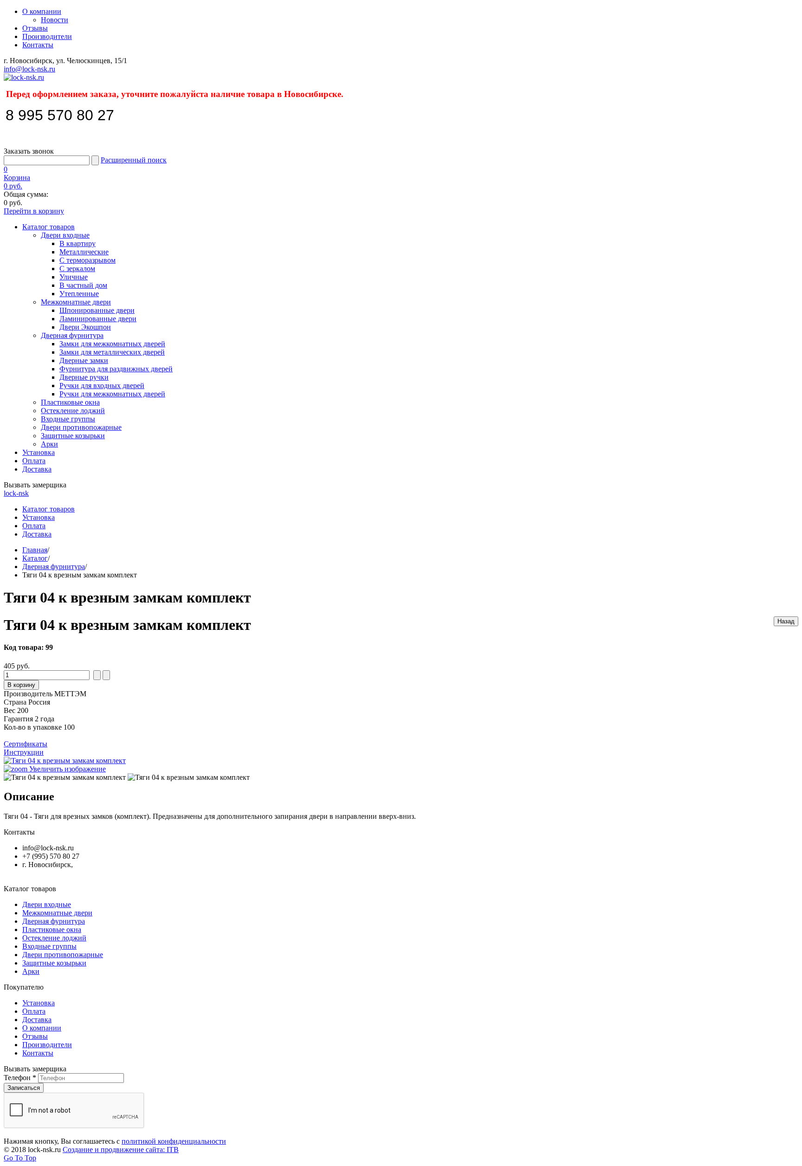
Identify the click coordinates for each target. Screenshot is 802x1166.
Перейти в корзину (34, 211)
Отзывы (35, 28)
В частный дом (83, 285)
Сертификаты (25, 744)
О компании (41, 11)
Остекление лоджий (73, 411)
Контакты (37, 45)
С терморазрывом (87, 260)
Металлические (84, 252)
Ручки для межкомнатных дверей (112, 394)
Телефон (20, 1078)
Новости (54, 20)
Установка (38, 452)
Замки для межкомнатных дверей (112, 344)
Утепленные (79, 294)
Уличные (73, 277)
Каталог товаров (48, 227)
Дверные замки (83, 360)
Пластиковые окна (70, 402)
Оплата (33, 461)
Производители (47, 36)
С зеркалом (77, 268)
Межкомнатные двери (76, 302)
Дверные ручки (84, 377)
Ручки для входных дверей (101, 385)
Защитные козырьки (73, 436)
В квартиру (77, 243)
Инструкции (24, 752)
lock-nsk (16, 493)
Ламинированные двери (97, 319)
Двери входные (65, 235)
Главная (34, 550)
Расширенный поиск (134, 160)
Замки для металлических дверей (112, 352)
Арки (49, 444)
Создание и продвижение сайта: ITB (121, 1149)
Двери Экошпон (85, 327)
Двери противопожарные (81, 427)
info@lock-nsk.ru (29, 69)
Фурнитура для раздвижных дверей (116, 369)
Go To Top (20, 1158)
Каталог (35, 558)
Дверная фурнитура (72, 335)
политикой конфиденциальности (174, 1141)
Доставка (37, 469)
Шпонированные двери (97, 310)
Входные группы (68, 419)
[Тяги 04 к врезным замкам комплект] (65, 777)
